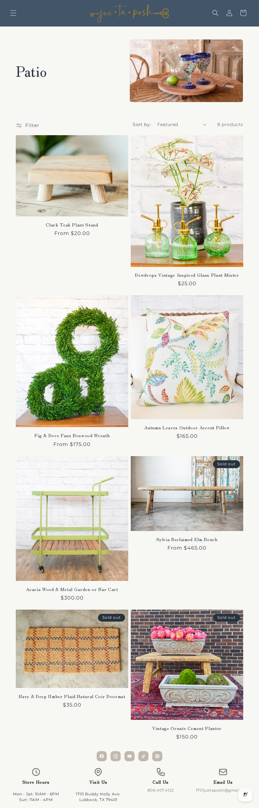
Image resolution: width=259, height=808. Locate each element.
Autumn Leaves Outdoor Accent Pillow (187, 427)
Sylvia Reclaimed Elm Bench (186, 539)
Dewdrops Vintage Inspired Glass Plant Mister (187, 275)
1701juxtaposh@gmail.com (223, 790)
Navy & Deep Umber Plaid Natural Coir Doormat (72, 696)
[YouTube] (129, 756)
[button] (13, 13)
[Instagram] (116, 756)
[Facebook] (102, 756)
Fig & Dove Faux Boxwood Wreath (72, 435)
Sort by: (142, 124)
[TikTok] (143, 756)
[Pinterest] (157, 756)
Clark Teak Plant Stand (72, 224)
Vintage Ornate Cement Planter (187, 728)
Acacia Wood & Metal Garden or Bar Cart (72, 589)
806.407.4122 (161, 790)
